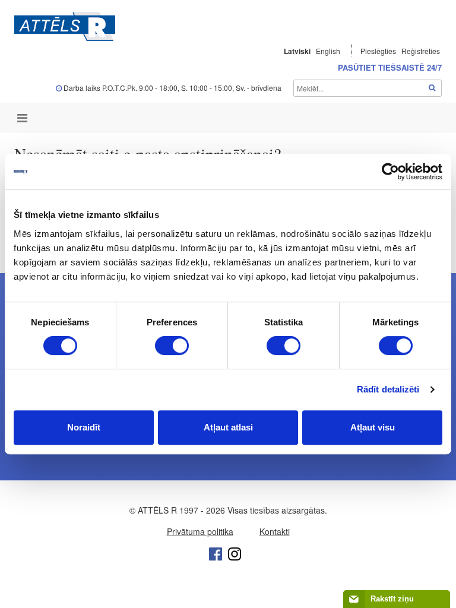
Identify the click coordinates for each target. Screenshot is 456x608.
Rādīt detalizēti (388, 389)
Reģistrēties (420, 51)
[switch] (172, 345)
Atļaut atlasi (228, 427)
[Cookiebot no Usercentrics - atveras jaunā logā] (390, 171)
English (328, 51)
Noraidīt (83, 427)
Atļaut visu (372, 427)
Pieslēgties (379, 51)
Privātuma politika (200, 531)
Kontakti (274, 531)
